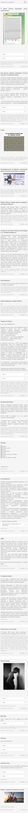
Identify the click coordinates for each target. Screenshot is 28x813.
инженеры (15, 189)
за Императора (3, 309)
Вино (21, 218)
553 (21, 436)
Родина (4, 381)
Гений (23, 189)
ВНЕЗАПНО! (24, 61)
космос (19, 643)
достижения (20, 158)
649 (21, 568)
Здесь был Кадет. (9, 64)
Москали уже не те (5, 649)
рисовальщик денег (5, 119)
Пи (14, 61)
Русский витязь (8, 645)
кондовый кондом (9, 432)
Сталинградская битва (18, 638)
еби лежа (5, 726)
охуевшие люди (4, 118)
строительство (6, 427)
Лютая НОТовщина (12, 728)
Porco (5, 471)
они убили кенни (23, 639)
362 (22, 195)
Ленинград (3, 383)
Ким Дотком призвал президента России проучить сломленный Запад (14, 74)
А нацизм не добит (6, 576)
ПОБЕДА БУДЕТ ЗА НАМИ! (13, 117)
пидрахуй (12, 806)
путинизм (13, 389)
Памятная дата (10, 189)
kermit (5, 621)
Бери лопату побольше (15, 645)
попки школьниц (19, 726)
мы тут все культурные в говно (11, 157)
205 (21, 224)
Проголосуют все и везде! (8, 629)
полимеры (10, 62)
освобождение (6, 635)
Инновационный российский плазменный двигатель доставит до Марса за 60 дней (14, 170)
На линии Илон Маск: (7, 402)
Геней (17, 428)
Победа (24, 638)
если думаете (13, 119)
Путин (15, 307)
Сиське (4, 54)
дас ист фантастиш (17, 62)
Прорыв (2, 158)
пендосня (2, 640)
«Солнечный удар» (7, 215)
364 (22, 809)
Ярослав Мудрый (10, 306)
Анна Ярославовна (23, 306)
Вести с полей (24, 62)
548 (21, 314)
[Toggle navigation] (25, 2)
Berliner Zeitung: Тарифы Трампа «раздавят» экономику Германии (14, 203)
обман (26, 117)
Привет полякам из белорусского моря (12, 789)
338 (21, 755)
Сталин (16, 643)
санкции (23, 219)
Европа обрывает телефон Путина (11, 301)
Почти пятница (5, 661)
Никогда (3, 442)
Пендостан (19, 118)
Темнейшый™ (3, 121)
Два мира (3, 716)
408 (21, 395)
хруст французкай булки (5, 289)
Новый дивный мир (16, 218)
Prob (5, 274)
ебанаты (25, 270)
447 (21, 621)
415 (21, 294)
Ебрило (7, 121)
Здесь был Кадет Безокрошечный (20, 312)
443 (21, 274)
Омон (20, 192)
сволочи (18, 639)
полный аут (3, 432)
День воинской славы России (12, 384)
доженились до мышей (23, 220)
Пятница (3, 738)
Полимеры (20, 157)
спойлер (4, 723)
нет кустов (5, 193)
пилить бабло (15, 215)
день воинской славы (14, 635)
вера (17, 61)
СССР (26, 644)
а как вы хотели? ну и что (9, 61)
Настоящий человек (10, 116)
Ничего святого (24, 118)
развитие (6, 158)
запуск (5, 189)
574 (21, 471)
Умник (2, 130)
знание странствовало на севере (11, 192)
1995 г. (2, 538)
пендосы (13, 647)
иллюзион (20, 61)
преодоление (3, 64)
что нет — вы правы (22, 119)
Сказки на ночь (5, 763)
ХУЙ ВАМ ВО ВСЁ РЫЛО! (19, 116)
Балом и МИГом (13, 121)
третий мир (13, 287)
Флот (10, 309)
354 (22, 708)
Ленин (23, 644)
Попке (3, 58)
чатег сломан (13, 705)
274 (22, 162)
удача (16, 158)
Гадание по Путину (6, 321)
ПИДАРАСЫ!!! (3, 271)
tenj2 (5, 66)
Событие (23, 192)
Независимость (10, 219)
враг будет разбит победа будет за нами (14, 270)
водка (8, 309)
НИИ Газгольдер (16, 381)
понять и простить (16, 432)
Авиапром (25, 157)
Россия (17, 306)
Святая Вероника (4, 62)
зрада (10, 218)
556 (21, 730)
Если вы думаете (8, 430)
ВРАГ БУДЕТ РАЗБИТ (22, 215)
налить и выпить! (19, 640)
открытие (20, 189)
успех (14, 158)
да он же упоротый (23, 431)
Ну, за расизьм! (5, 479)
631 (21, 123)
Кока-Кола (22, 117)
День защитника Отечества (10, 640)
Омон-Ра (6, 568)
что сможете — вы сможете (6, 159)
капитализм (6, 391)
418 (22, 66)
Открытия (10, 158)
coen (5, 708)
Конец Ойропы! (5, 280)
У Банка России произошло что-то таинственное (14, 9)
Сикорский (22, 389)
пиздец (13, 428)
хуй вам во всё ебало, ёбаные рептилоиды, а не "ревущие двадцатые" (14, 231)
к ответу (17, 431)
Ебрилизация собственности (14, 269)
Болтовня (5, 468)
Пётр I (26, 389)
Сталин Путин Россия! (22, 648)
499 (21, 653)
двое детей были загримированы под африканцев (11, 524)
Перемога (11, 307)
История (13, 309)
